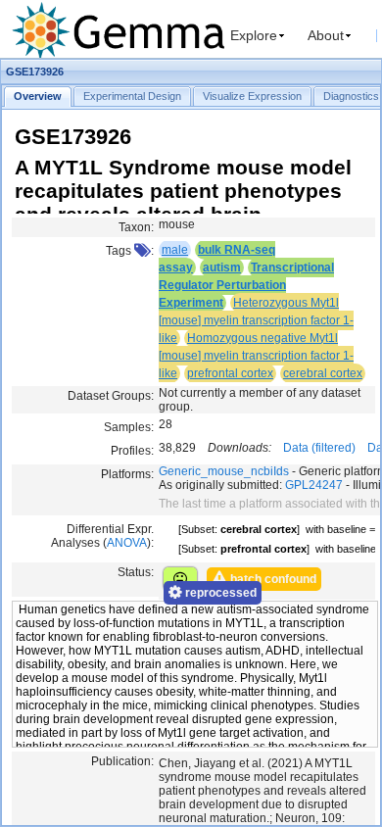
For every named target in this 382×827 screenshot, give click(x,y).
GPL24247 (314, 485)
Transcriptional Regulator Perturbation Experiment (246, 285)
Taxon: (136, 227)
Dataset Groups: (111, 396)
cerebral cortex (322, 373)
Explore (253, 35)
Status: (136, 572)
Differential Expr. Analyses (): (102, 536)
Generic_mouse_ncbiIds (224, 471)
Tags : (130, 251)
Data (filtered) (319, 448)
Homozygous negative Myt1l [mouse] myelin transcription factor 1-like (256, 355)
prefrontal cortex (230, 373)
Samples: (129, 427)
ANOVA (127, 543)
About (326, 35)
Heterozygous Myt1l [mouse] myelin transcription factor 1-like (256, 320)
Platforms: (127, 474)
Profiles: (132, 451)
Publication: (122, 761)
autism (222, 267)
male (175, 250)
